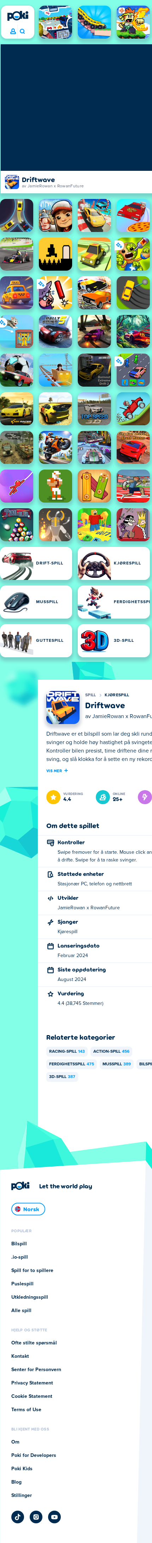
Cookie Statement (31, 1396)
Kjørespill (117, 695)
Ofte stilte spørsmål (34, 1343)
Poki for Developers (33, 1455)
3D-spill (62, 1077)
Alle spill (21, 1310)
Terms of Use (26, 1409)
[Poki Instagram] (36, 1517)
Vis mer (54, 770)
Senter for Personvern (36, 1369)
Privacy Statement (32, 1383)
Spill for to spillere (32, 1270)
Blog (16, 1482)
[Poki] (17, 16)
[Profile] (13, 32)
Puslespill (22, 1283)
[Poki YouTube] (54, 1517)
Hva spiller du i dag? (22, 32)
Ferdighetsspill (71, 1064)
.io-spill (19, 1257)
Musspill (117, 1064)
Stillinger (21, 1495)
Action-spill (111, 1052)
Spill (90, 695)
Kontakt (20, 1356)
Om (15, 1442)
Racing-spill (67, 1052)
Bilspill (19, 1243)
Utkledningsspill (29, 1297)
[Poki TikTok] (17, 1517)
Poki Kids (22, 1468)
